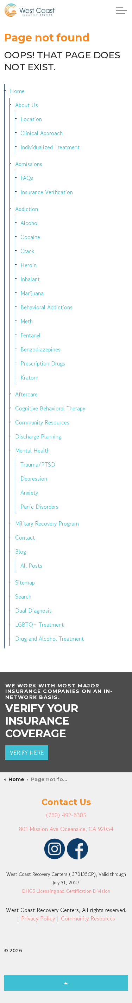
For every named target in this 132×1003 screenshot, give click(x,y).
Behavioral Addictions (46, 307)
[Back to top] (66, 983)
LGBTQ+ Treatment (39, 624)
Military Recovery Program (47, 523)
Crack (27, 251)
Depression (33, 478)
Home (17, 91)
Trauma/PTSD (37, 464)
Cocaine (30, 237)
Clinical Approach (41, 133)
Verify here (27, 752)
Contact (25, 537)
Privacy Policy (38, 918)
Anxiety (29, 492)
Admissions (28, 164)
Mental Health (32, 450)
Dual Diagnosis (33, 610)
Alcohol (29, 223)
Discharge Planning (38, 436)
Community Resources (42, 422)
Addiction (26, 209)
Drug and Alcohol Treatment (49, 638)
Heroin (28, 265)
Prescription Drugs (42, 363)
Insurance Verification (46, 192)
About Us (26, 105)
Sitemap (25, 582)
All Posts (31, 565)
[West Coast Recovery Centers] (30, 10)
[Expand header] (121, 10)
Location (31, 119)
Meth (26, 321)
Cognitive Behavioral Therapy (50, 408)
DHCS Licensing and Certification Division (66, 891)
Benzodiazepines (40, 349)
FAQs (26, 178)
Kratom (29, 377)
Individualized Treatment (50, 147)
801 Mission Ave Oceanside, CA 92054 (66, 829)
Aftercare (26, 394)
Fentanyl (30, 335)
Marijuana (32, 293)
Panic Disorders (39, 506)
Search (23, 596)
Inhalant (30, 279)
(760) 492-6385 (66, 815)
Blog (20, 551)
